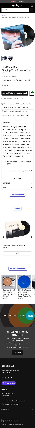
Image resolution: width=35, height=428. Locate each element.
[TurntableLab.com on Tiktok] (8, 378)
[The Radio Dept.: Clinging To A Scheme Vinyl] (17, 37)
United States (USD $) (11, 420)
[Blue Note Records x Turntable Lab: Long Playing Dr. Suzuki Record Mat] (24, 282)
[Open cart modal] (32, 5)
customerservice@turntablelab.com (13, 401)
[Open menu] (2, 5)
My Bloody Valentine (20, 144)
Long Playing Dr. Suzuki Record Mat (24, 295)
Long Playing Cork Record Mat (9, 295)
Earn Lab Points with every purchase (16, 107)
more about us (6, 372)
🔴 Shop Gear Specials (17, 1)
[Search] (31, 10)
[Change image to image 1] (4, 58)
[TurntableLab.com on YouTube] (11, 378)
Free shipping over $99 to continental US (17, 104)
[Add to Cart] (14, 287)
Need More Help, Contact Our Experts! (16, 115)
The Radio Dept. (10, 66)
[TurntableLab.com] (17, 5)
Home (3, 15)
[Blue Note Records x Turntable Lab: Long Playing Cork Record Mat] (8, 282)
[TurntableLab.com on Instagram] (5, 378)
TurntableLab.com (17, 424)
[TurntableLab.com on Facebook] (2, 378)
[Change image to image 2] (10, 58)
